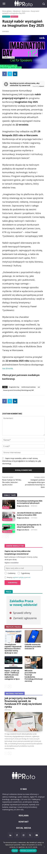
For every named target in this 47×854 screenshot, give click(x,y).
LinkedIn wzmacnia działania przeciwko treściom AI (33, 646)
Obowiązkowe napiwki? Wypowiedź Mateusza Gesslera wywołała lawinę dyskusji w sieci (13, 648)
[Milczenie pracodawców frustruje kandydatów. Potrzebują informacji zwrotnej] (33, 662)
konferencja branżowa (29, 387)
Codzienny (11, 573)
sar (39, 387)
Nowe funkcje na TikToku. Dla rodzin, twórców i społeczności (11, 482)
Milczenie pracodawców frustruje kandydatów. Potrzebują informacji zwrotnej (33, 675)
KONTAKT (23, 821)
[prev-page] (3, 536)
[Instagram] (23, 835)
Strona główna (7, 11)
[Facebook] (4, 74)
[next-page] (7, 536)
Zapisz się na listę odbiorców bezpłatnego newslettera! (17, 552)
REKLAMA (24, 815)
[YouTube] (36, 835)
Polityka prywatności (28, 850)
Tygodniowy (25, 573)
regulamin (15, 577)
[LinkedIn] (10, 835)
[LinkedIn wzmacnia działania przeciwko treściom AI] (33, 636)
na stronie (7, 368)
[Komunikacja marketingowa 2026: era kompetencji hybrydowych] (8, 504)
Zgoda (14, 850)
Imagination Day (14, 387)
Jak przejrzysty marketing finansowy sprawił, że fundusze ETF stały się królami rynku (23, 702)
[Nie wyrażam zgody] (44, 847)
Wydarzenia (26, 11)
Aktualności (16, 11)
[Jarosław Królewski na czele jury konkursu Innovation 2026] (8, 516)
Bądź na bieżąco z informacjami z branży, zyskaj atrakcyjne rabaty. (21, 558)
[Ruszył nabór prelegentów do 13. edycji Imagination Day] (8, 528)
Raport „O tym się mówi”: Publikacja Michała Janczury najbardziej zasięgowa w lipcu (12, 674)
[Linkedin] (15, 74)
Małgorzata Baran (23, 506)
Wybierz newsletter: (12, 563)
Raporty (5, 507)
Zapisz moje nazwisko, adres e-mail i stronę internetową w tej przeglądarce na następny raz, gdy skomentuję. (21, 461)
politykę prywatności (24, 577)
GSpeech (41, 86)
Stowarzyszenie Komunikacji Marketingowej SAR (18, 390)
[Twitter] (10, 74)
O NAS (23, 789)
